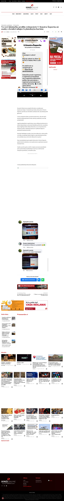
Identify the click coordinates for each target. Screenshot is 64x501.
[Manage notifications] (3, 498)
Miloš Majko (3, 365)
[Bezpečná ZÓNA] (57, 411)
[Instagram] (56, 7)
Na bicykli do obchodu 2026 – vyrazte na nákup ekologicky (19, 432)
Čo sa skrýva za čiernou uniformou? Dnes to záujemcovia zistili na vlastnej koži (31, 417)
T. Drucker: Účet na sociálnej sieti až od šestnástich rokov (56, 380)
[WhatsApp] (55, 31)
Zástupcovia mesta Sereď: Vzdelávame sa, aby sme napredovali (44, 380)
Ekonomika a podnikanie (7, 25)
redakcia (7, 31)
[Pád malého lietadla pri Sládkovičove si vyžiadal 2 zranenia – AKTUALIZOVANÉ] (13, 341)
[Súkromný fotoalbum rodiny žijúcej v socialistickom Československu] (7, 411)
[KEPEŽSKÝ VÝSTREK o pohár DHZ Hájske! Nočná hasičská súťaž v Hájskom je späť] (44, 411)
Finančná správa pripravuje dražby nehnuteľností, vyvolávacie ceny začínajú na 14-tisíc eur (6, 433)
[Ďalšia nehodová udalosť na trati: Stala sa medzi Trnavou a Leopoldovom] (13, 333)
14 (49, 434)
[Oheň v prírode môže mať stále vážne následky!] (19, 411)
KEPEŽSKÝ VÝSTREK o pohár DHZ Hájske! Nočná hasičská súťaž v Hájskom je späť (44, 417)
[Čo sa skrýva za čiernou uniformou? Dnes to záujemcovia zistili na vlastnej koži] (32, 411)
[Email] (58, 31)
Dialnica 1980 (20, 362)
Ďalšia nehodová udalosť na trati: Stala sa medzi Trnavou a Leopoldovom (6, 334)
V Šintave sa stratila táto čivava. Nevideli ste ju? (41, 295)
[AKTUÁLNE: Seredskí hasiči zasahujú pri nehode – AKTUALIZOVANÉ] (57, 427)
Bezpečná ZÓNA (55, 415)
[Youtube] (58, 7)
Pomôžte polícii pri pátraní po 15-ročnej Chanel (6, 318)
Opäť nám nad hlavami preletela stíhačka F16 (44, 431)
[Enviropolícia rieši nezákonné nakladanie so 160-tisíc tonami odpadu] (13, 325)
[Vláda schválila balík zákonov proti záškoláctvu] (32, 375)
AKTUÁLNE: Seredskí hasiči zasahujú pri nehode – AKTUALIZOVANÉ (56, 432)
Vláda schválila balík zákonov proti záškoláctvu (31, 380)
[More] (61, 31)
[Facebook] (54, 7)
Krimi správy (16, 25)
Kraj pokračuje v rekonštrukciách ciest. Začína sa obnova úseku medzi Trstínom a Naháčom (19, 381)
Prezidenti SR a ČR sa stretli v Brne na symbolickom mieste (24, 295)
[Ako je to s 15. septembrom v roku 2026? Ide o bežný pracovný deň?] (32, 427)
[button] (61, 7)
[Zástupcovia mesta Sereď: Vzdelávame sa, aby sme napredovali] (44, 375)
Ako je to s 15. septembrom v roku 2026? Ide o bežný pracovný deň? (31, 432)
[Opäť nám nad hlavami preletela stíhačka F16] (44, 427)
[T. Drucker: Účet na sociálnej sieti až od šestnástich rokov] (57, 375)
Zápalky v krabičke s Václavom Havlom (6, 363)
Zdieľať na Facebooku (29, 279)
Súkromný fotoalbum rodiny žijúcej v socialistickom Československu (6, 417)
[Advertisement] (12, 7)
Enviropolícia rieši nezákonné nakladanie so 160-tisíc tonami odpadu (6, 325)
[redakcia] (2, 32)
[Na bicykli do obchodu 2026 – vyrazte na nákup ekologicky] (19, 427)
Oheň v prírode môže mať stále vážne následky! (19, 416)
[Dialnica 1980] (24, 357)
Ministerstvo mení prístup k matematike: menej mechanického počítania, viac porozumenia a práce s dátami (40, 365)
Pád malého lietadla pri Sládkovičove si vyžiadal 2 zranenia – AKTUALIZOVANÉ (6, 343)
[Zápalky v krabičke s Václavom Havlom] (8, 357)
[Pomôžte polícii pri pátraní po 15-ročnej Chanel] (13, 318)
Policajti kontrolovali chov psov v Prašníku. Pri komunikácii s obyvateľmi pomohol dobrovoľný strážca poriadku (6, 381)
